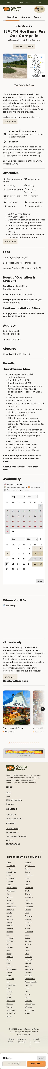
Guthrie (9, 922)
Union (27, 997)
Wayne (9, 1007)
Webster (28, 1007)
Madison (10, 957)
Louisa (27, 950)
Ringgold (28, 985)
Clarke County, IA (33, 40)
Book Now (12, 17)
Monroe (28, 966)
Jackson (10, 938)
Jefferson (10, 941)
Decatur (10, 903)
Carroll (27, 881)
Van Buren (11, 1001)
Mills (8, 963)
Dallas (9, 900)
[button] (9, 742)
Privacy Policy (11, 1040)
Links (8, 796)
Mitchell (28, 963)
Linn (8, 950)
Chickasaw (11, 891)
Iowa (27, 935)
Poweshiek (11, 985)
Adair (9, 862)
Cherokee (29, 888)
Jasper (28, 938)
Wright (9, 1016)
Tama (27, 994)
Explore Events (12, 832)
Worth (27, 1013)
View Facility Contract (24, 85)
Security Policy (36, 1040)
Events (37, 17)
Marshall (28, 960)
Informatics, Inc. (24, 1034)
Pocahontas (30, 979)
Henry (27, 928)
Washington (30, 1004)
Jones (9, 944)
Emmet (28, 910)
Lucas (9, 954)
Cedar (27, 884)
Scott (27, 988)
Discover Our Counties (16, 836)
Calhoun (10, 881)
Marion (9, 960)
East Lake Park (16, 40)
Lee (26, 947)
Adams (28, 862)
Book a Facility (12, 828)
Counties (25, 17)
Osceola (28, 972)
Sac (8, 988)
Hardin (27, 925)
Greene (10, 919)
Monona (10, 966)
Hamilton (28, 922)
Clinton (9, 897)
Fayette (9, 913)
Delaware (29, 903)
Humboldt (29, 932)
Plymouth (10, 979)
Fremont (28, 916)
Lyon (27, 954)
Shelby (9, 991)
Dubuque (10, 910)
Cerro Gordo (12, 888)
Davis (27, 900)
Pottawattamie (31, 982)
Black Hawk (11, 872)
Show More (10, 121)
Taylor (9, 997)
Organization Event (21, 1040)
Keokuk (28, 944)
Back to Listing (25, 26)
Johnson (28, 941)
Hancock (10, 925)
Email (19, 47)
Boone (27, 872)
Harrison (10, 928)
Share (30, 47)
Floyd (27, 913)
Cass (9, 884)
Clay (8, 894)
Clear (41, 1058)
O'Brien (9, 972)
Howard (10, 932)
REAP (30, 1043)
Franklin (10, 916)
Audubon (10, 869)
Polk (8, 982)
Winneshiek (29, 1010)
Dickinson (29, 906)
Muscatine (29, 969)
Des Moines (11, 906)
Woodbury (11, 1013)
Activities (10, 840)
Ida (8, 935)
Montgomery (12, 969)
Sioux (27, 991)
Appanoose (30, 866)
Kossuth (10, 947)
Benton (28, 869)
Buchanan (29, 875)
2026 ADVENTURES (14, 800)
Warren (10, 1004)
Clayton (28, 894)
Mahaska (28, 957)
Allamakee (11, 866)
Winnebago (11, 1010)
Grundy (28, 919)
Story (9, 994)
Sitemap (10, 804)
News (8, 792)
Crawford (29, 897)
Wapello (28, 1001)
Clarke (27, 891)
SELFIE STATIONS (13, 844)
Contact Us (11, 814)
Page (9, 975)
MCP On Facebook (14, 818)
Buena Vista (11, 878)
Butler (27, 878)
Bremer (10, 875)
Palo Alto (28, 975)
